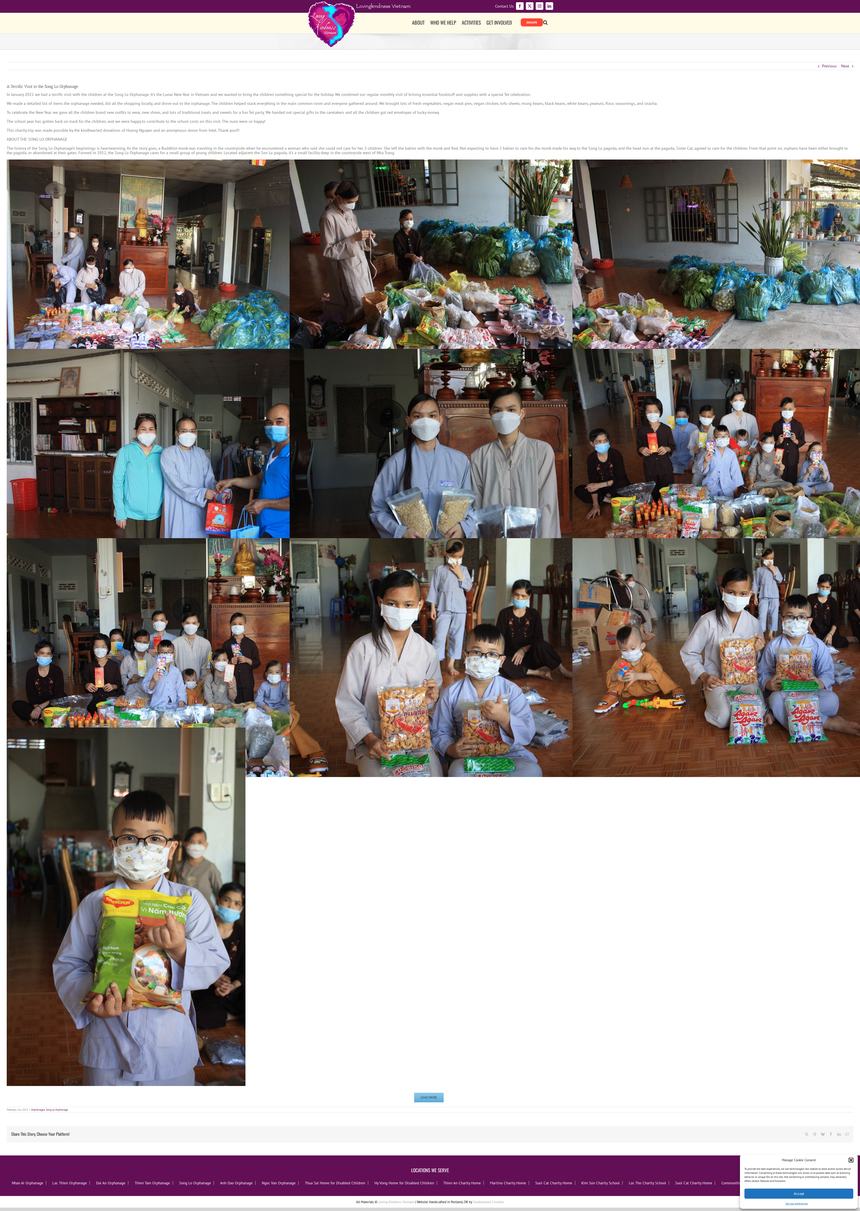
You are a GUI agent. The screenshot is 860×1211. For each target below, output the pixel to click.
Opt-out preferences (796, 1203)
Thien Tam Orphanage (152, 1183)
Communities (732, 1183)
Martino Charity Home (508, 1183)
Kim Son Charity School (600, 1183)
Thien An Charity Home (462, 1183)
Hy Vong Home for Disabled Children (404, 1183)
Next (845, 66)
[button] (851, 1160)
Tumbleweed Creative (488, 1202)
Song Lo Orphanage (57, 1109)
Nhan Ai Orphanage (27, 1183)
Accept (799, 1194)
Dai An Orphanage (110, 1183)
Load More (429, 1097)
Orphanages (38, 1109)
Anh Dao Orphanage (236, 1183)
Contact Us (504, 6)
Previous (829, 66)
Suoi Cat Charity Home (553, 1183)
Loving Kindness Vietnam (396, 1202)
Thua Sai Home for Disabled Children (335, 1183)
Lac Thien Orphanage (69, 1183)
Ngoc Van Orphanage (279, 1183)
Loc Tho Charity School (647, 1183)
